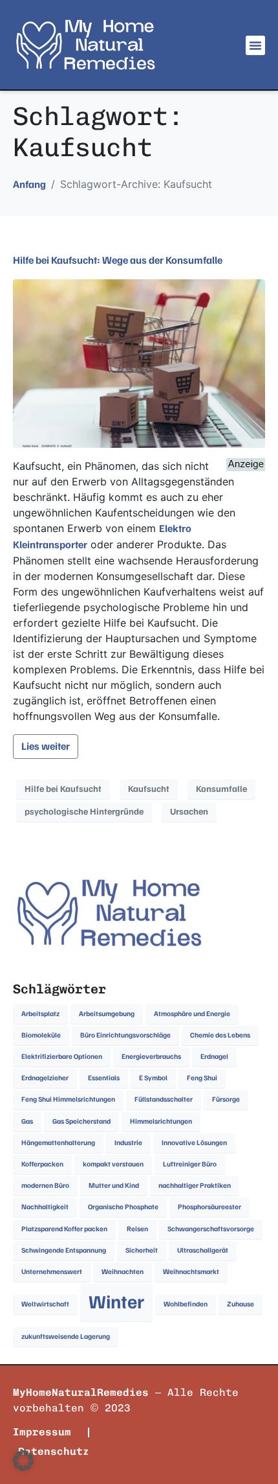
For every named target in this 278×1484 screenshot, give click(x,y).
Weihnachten (123, 1271)
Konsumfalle (221, 789)
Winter (116, 1302)
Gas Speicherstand (81, 1121)
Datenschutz (53, 1451)
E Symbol (153, 1078)
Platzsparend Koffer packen (64, 1229)
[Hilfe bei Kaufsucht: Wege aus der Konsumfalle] (139, 363)
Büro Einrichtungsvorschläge (125, 1035)
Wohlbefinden (186, 1304)
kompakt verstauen (113, 1164)
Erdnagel (214, 1056)
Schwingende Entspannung (63, 1250)
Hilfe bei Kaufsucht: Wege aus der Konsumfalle (117, 260)
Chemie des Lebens (220, 1035)
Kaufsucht (148, 789)
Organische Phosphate (123, 1207)
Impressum (42, 1431)
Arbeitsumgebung (106, 1013)
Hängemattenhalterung (58, 1142)
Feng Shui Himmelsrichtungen (68, 1099)
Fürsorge (226, 1099)
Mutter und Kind (114, 1185)
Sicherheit (141, 1250)
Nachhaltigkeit (45, 1207)
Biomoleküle (41, 1035)
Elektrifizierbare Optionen (61, 1056)
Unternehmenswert (51, 1271)
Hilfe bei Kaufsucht (63, 789)
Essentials (104, 1078)
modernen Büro (45, 1185)
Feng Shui (202, 1078)
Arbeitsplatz (40, 1013)
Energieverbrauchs (151, 1056)
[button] (255, 45)
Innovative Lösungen (194, 1142)
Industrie (128, 1142)
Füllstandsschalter (163, 1099)
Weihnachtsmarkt (191, 1271)
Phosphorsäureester (209, 1207)
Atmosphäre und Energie (192, 1013)
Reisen (137, 1229)
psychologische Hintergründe (84, 812)
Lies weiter (45, 746)
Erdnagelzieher (45, 1078)
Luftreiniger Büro (190, 1164)
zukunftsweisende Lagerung (65, 1336)
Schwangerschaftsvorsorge (210, 1229)
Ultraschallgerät (202, 1250)
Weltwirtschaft (45, 1304)
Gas (27, 1121)
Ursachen (189, 812)
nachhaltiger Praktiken (194, 1185)
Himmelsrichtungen (161, 1121)
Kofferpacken (42, 1164)
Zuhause (240, 1304)
